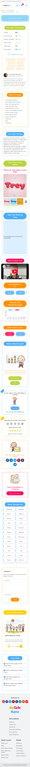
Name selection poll (11, 114)
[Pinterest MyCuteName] (13, 701)
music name (11, 62)
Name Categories (10, 116)
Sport (9, 541)
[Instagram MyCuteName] (3, 701)
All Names (21, 560)
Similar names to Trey (11, 112)
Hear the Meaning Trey (12, 104)
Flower (21, 518)
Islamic (9, 514)
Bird (21, 523)
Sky (9, 523)
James (10, 292)
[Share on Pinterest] (18, 460)
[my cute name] (15, 709)
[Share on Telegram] (15, 464)
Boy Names (11, 10)
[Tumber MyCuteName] (16, 701)
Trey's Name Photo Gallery (12, 102)
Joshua (20, 292)
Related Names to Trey (12, 108)
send (15, 599)
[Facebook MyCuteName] (6, 701)
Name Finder (5, 755)
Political (21, 532)
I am (15, 408)
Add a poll (14, 378)
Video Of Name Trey (11, 106)
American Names (21, 756)
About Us (11, 722)
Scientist (21, 527)
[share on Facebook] (7, 460)
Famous (9, 527)
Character (21, 537)
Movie (9, 537)
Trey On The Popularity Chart (13, 110)
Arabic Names (20, 753)
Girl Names (19, 748)
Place (21, 541)
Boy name (20, 65)
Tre (20, 334)
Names (3, 1)
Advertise (12, 727)
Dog (21, 551)
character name (11, 59)
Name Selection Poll (6, 748)
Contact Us (12, 724)
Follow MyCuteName (15, 493)
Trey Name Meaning (11, 100)
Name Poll (9, 1)
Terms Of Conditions (15, 729)
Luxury (9, 555)
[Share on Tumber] (22, 460)
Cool (21, 555)
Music (9, 546)
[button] (26, 185)
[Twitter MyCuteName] (10, 701)
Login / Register (17, 1)
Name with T (10, 68)
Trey (17, 12)
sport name (21, 59)
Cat (9, 551)
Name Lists (4, 743)
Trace (9, 334)
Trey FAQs (8, 123)
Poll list (15, 383)
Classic (9, 560)
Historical (9, 509)
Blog (6, 121)
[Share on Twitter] (15, 460)
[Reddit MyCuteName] (23, 701)
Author (9, 532)
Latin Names (19, 751)
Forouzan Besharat (15, 74)
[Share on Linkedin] (11, 460)
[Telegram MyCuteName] (20, 701)
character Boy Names (7, 12)
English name (20, 68)
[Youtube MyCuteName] (26, 701)
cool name (20, 62)
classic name (11, 65)
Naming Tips (4, 757)
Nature (9, 518)
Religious (21, 509)
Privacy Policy (13, 732)
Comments (8, 119)
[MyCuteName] (6, 5)
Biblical (21, 514)
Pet (21, 546)
